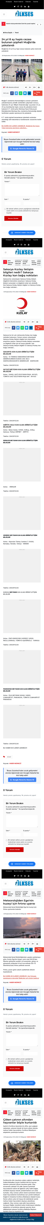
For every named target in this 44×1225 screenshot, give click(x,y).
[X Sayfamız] (14, 6)
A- (30, 87)
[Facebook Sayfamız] (18, 6)
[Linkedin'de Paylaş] (29, 93)
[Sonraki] (40, 24)
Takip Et (38, 93)
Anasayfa (9, 1)
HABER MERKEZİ (29, 55)
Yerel (17, 32)
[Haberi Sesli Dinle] (26, 87)
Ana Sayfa (8, 32)
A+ (34, 87)
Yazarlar (35, 1)
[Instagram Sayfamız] (21, 6)
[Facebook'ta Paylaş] (12, 93)
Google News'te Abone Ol (23, 148)
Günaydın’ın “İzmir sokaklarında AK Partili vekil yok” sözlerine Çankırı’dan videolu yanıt (19, 263)
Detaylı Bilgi (30, 1219)
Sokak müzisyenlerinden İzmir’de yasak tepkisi (20, 23)
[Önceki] (37, 24)
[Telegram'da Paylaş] (25, 93)
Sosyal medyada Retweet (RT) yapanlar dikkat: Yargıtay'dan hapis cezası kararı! (12, 262)
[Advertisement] (22, 399)
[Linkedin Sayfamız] (25, 6)
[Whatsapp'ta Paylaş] (20, 93)
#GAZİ (9, 757)
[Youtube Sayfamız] (28, 6)
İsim (6, 199)
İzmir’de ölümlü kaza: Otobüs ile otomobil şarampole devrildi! (35, 262)
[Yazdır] (39, 87)
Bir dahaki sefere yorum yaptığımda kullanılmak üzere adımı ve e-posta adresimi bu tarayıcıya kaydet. (22, 211)
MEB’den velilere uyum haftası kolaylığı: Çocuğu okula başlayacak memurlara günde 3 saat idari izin (26, 262)
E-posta (26, 199)
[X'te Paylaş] (16, 93)
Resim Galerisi (18, 1)
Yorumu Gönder (13, 218)
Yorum (7, 181)
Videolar (28, 1)
